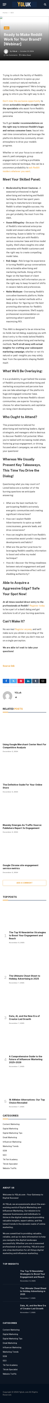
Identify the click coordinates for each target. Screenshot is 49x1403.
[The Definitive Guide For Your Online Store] (24, 768)
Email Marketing (10, 1137)
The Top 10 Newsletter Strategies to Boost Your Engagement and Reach (27, 935)
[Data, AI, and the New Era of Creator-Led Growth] (24, 1000)
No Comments (12, 55)
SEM (5, 1151)
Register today (37, 605)
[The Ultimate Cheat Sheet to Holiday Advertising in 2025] (24, 959)
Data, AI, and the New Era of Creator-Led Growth (24, 1017)
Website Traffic (10, 1168)
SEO (12, 13)
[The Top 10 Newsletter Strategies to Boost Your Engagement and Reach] (24, 916)
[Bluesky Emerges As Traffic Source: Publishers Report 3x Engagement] (24, 809)
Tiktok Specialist (10, 1164)
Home (5, 13)
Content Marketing (11, 1124)
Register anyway (23, 629)
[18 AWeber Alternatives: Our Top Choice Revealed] (24, 1083)
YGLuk (14, 51)
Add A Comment (24, 883)
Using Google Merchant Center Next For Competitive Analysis (24, 746)
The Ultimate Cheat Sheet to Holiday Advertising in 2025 (24, 977)
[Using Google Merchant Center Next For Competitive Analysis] (24, 728)
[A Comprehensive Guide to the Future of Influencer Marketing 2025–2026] (24, 1040)
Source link (9, 666)
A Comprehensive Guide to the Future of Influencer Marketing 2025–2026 (25, 1059)
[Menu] (4, 4)
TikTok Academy (10, 1159)
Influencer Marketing (12, 1142)
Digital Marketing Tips (12, 1133)
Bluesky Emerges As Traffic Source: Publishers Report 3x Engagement (22, 826)
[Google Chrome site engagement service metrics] (24, 849)
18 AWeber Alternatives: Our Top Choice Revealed (27, 1101)
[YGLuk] (24, 4)
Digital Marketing (10, 1129)
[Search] (44, 4)
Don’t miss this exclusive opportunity (21, 101)
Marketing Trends (11, 1146)
